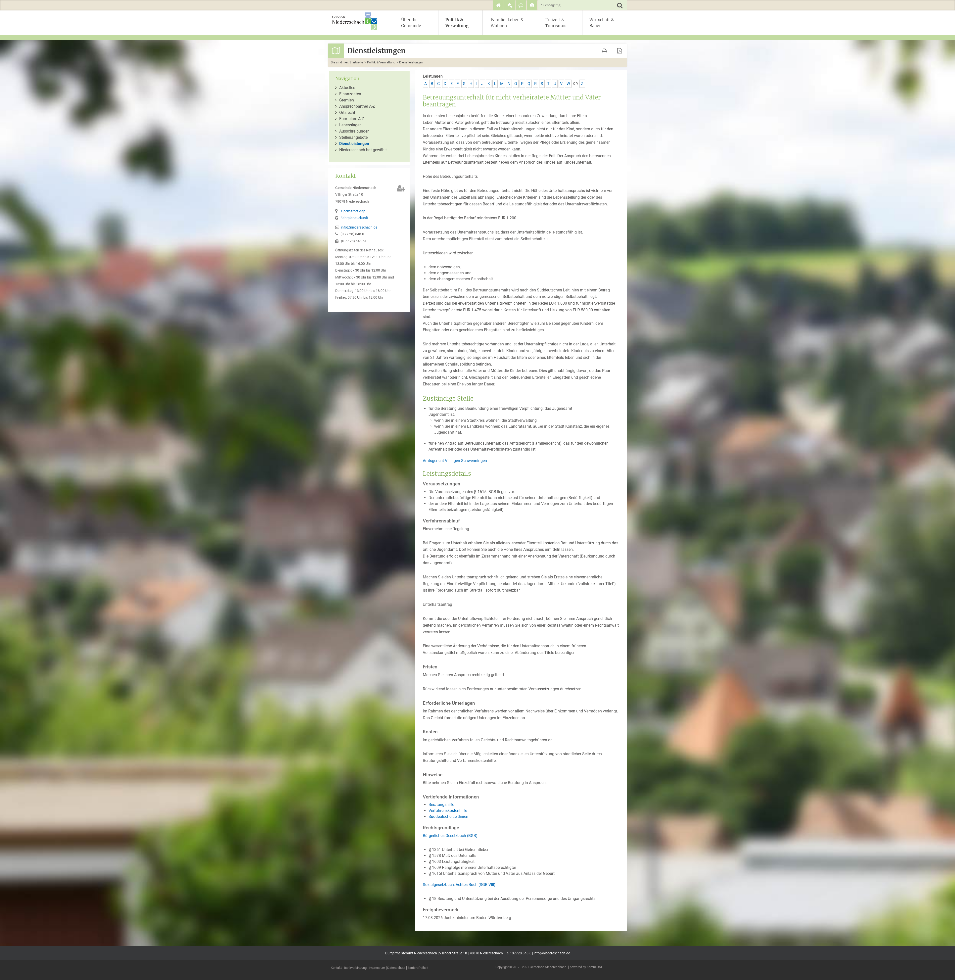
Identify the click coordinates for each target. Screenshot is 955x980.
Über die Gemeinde (411, 22)
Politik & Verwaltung (457, 22)
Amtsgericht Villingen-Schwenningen (455, 460)
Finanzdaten (350, 94)
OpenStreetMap (353, 211)
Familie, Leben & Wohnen (507, 22)
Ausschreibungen (354, 131)
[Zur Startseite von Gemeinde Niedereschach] (357, 21)
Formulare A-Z (351, 118)
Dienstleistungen (411, 62)
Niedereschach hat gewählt (363, 149)
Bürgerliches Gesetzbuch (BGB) (450, 835)
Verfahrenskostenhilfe (448, 810)
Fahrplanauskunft (354, 218)
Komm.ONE (595, 967)
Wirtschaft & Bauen (601, 22)
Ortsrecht (347, 112)
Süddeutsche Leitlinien (448, 816)
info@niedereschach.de (359, 227)
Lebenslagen (350, 125)
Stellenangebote (353, 137)
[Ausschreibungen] (509, 5)
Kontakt (336, 968)
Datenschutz (396, 968)
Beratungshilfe (441, 804)
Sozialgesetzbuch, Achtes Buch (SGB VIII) (459, 884)
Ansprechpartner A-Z (357, 106)
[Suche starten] (620, 5)
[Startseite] (498, 5)
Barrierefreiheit (417, 968)
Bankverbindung (355, 968)
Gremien (346, 100)
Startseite (356, 62)
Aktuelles (347, 87)
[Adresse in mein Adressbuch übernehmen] (401, 188)
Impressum (377, 968)
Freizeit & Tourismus (555, 22)
